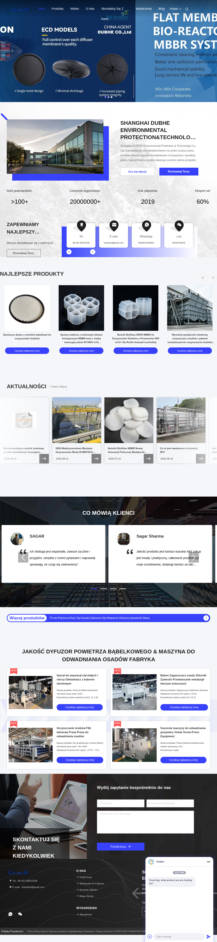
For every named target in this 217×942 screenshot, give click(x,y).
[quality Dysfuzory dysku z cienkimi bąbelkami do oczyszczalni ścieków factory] (27, 308)
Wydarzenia (144, 8)
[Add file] (149, 936)
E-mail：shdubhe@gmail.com (28, 887)
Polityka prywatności (12, 931)
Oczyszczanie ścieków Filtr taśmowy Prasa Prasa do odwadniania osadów (74, 732)
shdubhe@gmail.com (113, 243)
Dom (41, 8)
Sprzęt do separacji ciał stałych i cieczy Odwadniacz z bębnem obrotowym (77, 679)
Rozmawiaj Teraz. (24, 253)
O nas (90, 8)
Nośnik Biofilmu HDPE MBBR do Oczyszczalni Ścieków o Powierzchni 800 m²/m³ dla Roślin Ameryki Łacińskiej (135, 338)
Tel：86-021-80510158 (24, 880)
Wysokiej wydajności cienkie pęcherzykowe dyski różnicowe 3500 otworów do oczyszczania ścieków (110, 617)
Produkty (58, 8)
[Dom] (20, 8)
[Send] (208, 936)
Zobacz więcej (59, 386)
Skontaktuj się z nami (112, 10)
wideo (74, 8)
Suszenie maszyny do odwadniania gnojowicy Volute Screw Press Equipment (183, 732)
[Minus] (208, 862)
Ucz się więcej (137, 171)
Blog (162, 8)
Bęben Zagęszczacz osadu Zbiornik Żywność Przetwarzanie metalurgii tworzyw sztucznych (183, 679)
